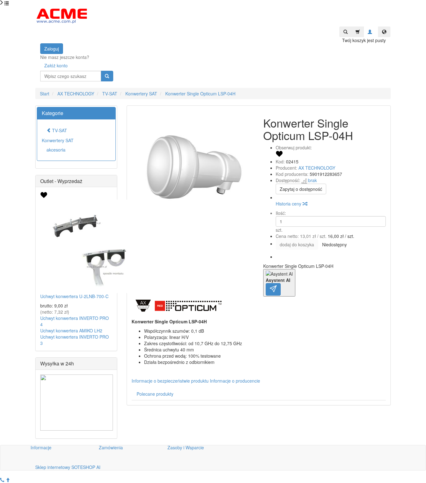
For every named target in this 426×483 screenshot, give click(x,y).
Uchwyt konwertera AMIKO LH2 (71, 330)
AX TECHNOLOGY (316, 168)
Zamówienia (111, 447)
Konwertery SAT (58, 140)
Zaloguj (51, 49)
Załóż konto (56, 65)
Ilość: (281, 213)
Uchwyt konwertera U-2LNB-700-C (74, 296)
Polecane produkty (155, 394)
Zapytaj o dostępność (301, 189)
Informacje (41, 447)
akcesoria (55, 150)
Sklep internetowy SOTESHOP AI (67, 467)
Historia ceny (289, 203)
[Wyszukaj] (107, 76)
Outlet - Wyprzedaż (61, 181)
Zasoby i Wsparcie (185, 447)
